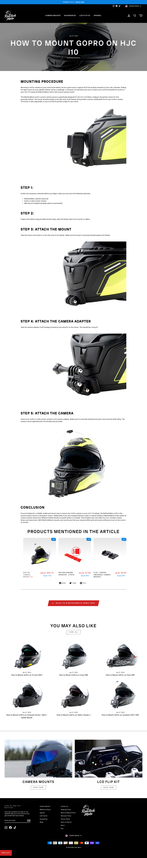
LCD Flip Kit (84, 15)
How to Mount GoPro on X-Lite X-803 (26, 675)
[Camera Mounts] (38, 759)
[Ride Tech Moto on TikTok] (15, 827)
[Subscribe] (28, 820)
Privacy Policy (65, 819)
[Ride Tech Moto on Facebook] (10, 827)
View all (73, 632)
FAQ (62, 828)
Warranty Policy (66, 816)
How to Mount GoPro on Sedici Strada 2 (73, 715)
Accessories (70, 15)
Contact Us (64, 806)
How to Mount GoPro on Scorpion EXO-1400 (120, 715)
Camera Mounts (53, 15)
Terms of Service (66, 822)
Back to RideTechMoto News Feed (75, 603)
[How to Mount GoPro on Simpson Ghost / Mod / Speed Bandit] (27, 694)
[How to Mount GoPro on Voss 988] (73, 654)
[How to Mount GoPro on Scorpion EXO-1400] (120, 694)
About (63, 825)
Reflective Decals (45, 809)
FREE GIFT (6, 853)
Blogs (41, 822)
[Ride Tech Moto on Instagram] (6, 827)
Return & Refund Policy (68, 813)
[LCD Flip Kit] (108, 759)
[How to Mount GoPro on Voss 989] (120, 654)
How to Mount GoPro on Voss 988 (73, 675)
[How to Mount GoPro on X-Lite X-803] (27, 654)
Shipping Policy (66, 809)
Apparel (98, 15)
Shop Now (38, 787)
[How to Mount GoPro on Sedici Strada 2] (73, 694)
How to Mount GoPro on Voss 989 (120, 675)
